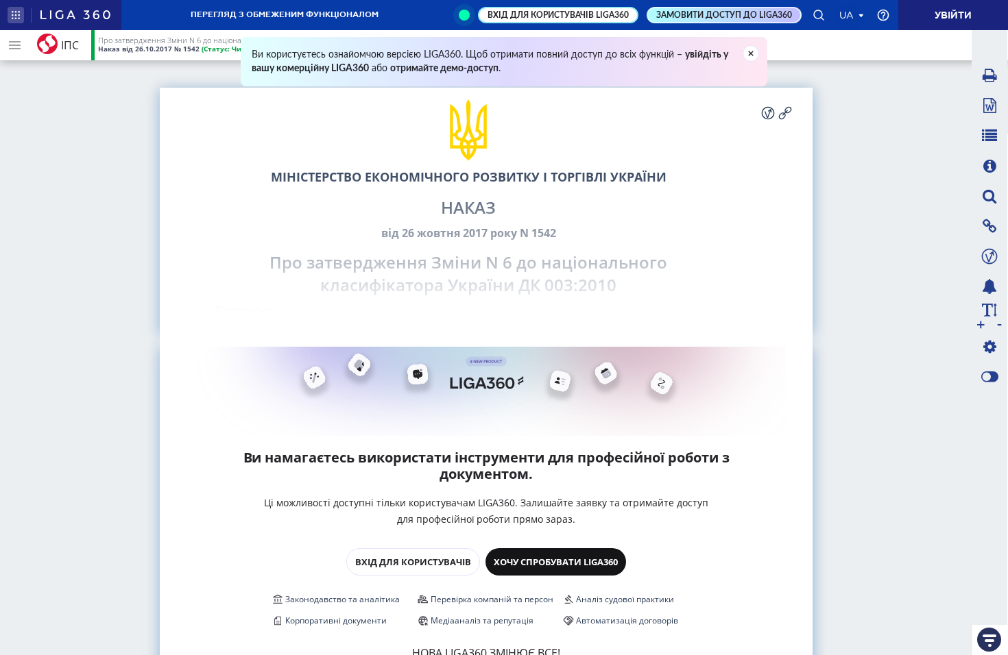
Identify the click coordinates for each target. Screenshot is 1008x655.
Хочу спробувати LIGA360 (556, 562)
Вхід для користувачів (413, 562)
